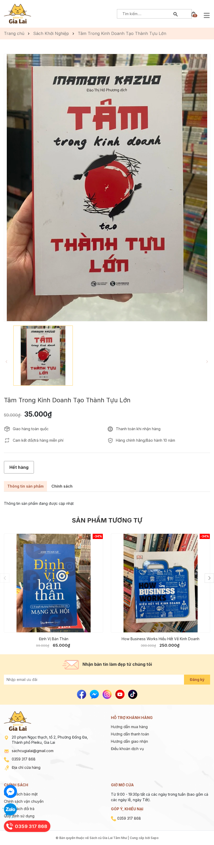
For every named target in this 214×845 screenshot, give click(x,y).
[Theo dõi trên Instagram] (108, 694)
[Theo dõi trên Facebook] (82, 694)
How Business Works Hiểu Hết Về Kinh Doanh (160, 639)
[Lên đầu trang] (198, 829)
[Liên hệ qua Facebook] (10, 791)
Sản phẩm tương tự (107, 520)
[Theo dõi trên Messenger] (95, 694)
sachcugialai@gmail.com (33, 750)
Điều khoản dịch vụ (127, 748)
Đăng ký (197, 679)
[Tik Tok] (132, 694)
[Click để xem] (107, 187)
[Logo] (17, 13)
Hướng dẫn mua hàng (129, 726)
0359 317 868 (23, 759)
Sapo (155, 838)
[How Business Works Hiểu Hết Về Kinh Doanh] (160, 583)
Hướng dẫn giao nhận (129, 741)
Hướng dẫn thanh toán (130, 734)
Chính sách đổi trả (19, 808)
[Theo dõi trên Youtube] (120, 694)
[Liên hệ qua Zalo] (10, 809)
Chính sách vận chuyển (24, 801)
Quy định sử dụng (19, 816)
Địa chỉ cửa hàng (26, 767)
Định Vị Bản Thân (53, 639)
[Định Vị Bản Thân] (53, 583)
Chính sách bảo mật (21, 794)
